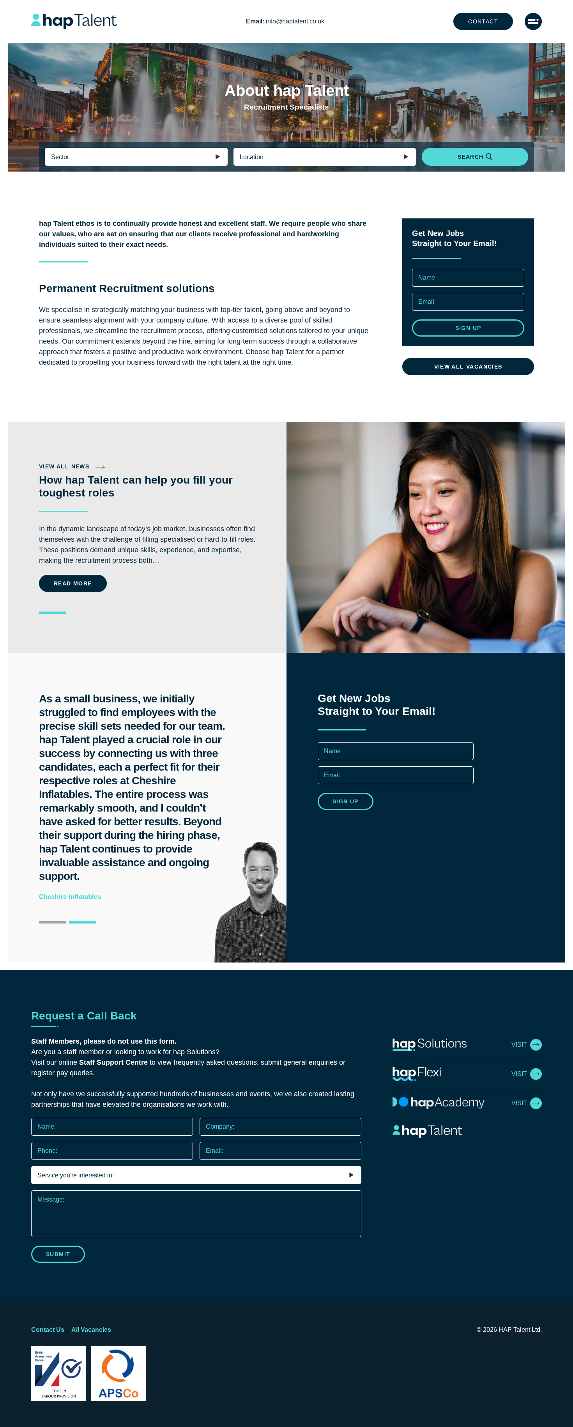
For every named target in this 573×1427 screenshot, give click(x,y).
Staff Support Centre (113, 1062)
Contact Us (47, 1329)
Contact (483, 21)
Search (472, 157)
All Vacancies (91, 1329)
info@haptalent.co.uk (285, 21)
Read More (73, 583)
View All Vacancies (468, 366)
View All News (65, 466)
